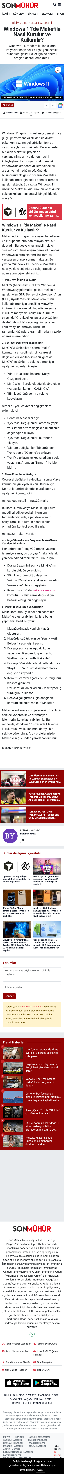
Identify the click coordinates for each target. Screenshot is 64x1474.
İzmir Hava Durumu (47, 1343)
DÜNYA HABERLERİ (37, 1446)
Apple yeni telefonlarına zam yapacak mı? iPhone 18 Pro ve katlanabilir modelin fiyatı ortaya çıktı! (47, 912)
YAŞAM (28, 1399)
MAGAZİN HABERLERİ (13, 1446)
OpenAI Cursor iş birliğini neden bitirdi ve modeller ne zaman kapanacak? (16, 879)
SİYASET (33, 13)
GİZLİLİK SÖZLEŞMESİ (39, 1437)
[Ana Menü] (59, 4)
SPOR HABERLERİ (37, 1443)
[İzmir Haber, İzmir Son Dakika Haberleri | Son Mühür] (20, 5)
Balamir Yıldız (12, 113)
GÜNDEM (18, 13)
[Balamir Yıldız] (10, 835)
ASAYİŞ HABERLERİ (12, 1449)
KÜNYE (6, 1437)
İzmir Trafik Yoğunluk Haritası (46, 1353)
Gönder (9, 996)
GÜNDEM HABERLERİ (12, 1440)
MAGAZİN (16, 1399)
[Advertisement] (32, 1184)
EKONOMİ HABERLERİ (13, 1443)
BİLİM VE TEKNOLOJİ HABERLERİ (18, 1452)
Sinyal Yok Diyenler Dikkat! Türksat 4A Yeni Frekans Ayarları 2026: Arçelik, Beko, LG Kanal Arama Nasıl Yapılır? (16, 945)
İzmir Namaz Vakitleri (17, 1351)
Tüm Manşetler (45, 1362)
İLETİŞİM (19, 1437)
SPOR (60, 13)
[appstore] (18, 1383)
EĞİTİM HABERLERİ (12, 1455)
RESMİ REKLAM (42, 1403)
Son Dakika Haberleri (16, 1369)
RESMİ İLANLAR (21, 1403)
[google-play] (46, 1383)
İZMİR (5, 13)
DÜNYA (38, 1399)
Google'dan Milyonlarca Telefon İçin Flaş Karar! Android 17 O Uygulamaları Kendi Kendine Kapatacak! (46, 944)
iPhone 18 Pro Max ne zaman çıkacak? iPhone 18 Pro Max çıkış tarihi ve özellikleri (16, 912)
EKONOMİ (47, 13)
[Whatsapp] (32, 1334)
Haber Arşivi (43, 1369)
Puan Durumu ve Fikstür (18, 1362)
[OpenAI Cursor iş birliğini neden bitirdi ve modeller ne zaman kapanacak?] (17, 865)
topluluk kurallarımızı (32, 1006)
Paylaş (9, 104)
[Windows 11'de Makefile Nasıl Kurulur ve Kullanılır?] (32, 82)
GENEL (49, 1399)
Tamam (40, 1470)
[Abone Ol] (60, 105)
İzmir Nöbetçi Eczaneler (18, 1343)
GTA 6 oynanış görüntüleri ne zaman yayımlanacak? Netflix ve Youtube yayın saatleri (46, 880)
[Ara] (54, 4)
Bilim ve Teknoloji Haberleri (32, 22)
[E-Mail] (22, 840)
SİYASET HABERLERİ (37, 1440)
